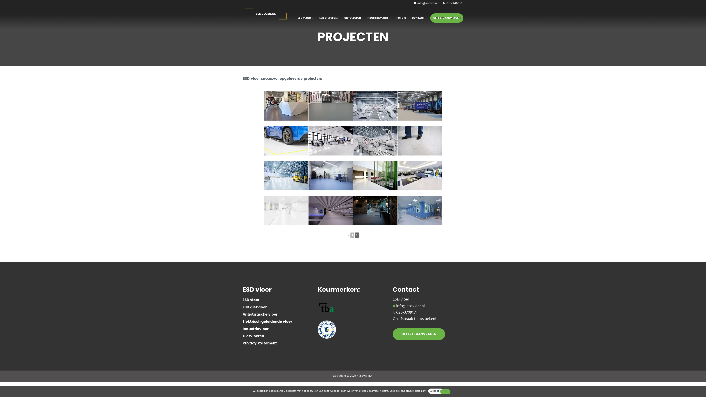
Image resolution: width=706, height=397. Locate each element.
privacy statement (416, 390)
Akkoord (435, 391)
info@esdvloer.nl (428, 3)
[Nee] (445, 391)
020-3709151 (454, 3)
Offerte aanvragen (418, 334)
